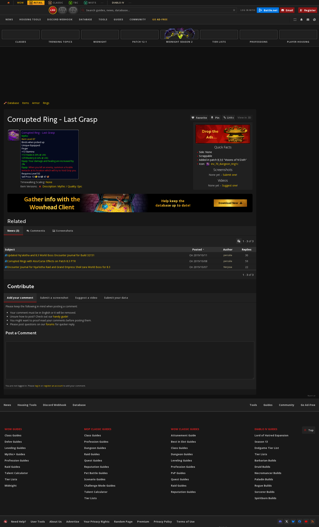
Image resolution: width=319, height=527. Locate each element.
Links (230, 117)
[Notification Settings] (301, 19)
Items (25, 103)
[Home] (24, 10)
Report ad (311, 396)
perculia (228, 255)
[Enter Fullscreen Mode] (295, 19)
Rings (46, 103)
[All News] (8, 3)
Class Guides (13, 435)
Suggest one (229, 185)
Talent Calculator (16, 473)
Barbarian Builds (265, 460)
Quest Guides (93, 460)
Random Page (123, 521)
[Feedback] (308, 19)
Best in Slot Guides (183, 441)
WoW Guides (13, 429)
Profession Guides (17, 460)
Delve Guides (13, 441)
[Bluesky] (293, 521)
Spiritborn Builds (265, 498)
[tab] (13, 230)
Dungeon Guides (95, 448)
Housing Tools (27, 405)
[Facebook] (299, 521)
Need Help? (18, 521)
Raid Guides (12, 466)
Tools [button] (103, 19)
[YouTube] (306, 521)
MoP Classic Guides (97, 429)
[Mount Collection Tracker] (130, 203)
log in (37, 385)
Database (85, 19)
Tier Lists (11, 479)
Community (138, 19)
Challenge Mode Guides (99, 485)
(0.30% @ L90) (39, 154)
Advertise (72, 521)
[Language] (314, 19)
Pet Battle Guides (96, 473)
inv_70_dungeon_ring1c (224, 164)
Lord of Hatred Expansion (271, 435)
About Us (55, 521)
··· (102, 2)
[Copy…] (239, 241)
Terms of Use (185, 521)
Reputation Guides (96, 466)
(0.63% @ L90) (41, 158)
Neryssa (228, 267)
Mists (92, 2)
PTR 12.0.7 (73, 10)
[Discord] (280, 521)
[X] (286, 521)
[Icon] (13, 135)
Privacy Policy (163, 521)
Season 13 (261, 441)
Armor (36, 103)
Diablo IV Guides (266, 429)
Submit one (229, 174)
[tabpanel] (130, 257)
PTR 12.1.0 (62, 10)
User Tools (38, 521)
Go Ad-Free (160, 19)
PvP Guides (178, 473)
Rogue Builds (263, 485)
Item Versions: (29, 186)
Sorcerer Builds (265, 492)
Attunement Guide (183, 435)
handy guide (60, 316)
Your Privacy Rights (96, 521)
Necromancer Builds (268, 473)
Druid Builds (262, 466)
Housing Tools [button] (30, 19)
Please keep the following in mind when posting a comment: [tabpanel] (48, 346)
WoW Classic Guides (185, 429)
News (9, 19)
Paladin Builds (264, 479)
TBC (75, 2)
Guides (118, 19)
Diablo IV (122, 2)
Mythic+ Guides (15, 454)
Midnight (11, 485)
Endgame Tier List (267, 448)
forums (50, 324)
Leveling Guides (15, 448)
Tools (253, 405)
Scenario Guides (94, 479)
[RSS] (312, 521)
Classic (58, 2)
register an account (53, 385)
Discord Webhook (60, 19)
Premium (143, 521)
